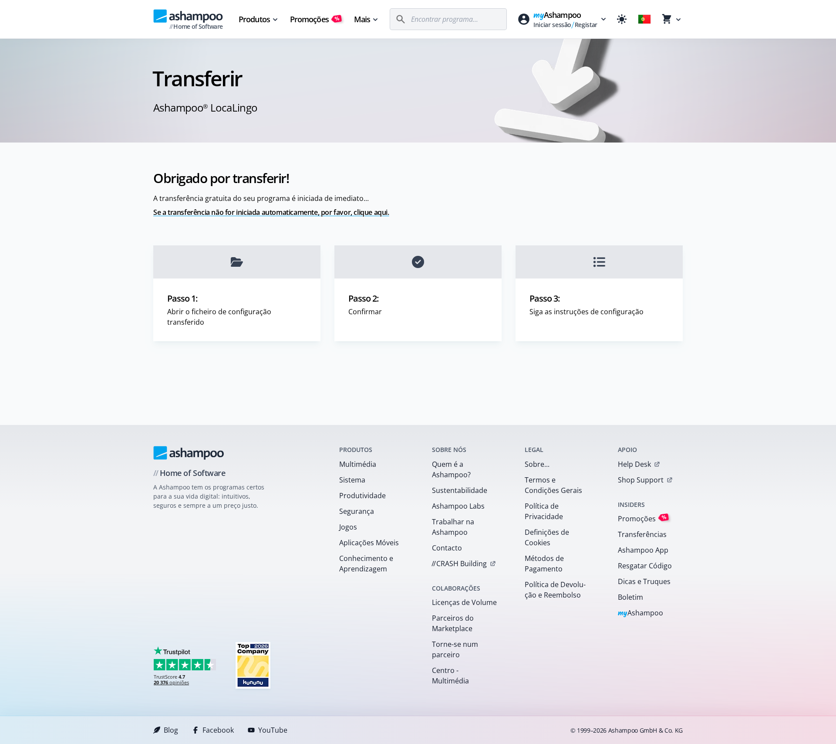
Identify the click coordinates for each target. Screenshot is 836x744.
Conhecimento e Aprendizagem (366, 564)
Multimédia (357, 464)
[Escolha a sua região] (644, 19)
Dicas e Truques (644, 581)
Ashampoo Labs (458, 506)
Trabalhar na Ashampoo (453, 527)
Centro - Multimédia (450, 676)
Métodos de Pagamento (544, 564)
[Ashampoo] (189, 453)
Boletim (630, 597)
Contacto (447, 548)
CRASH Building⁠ (459, 563)
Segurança (356, 511)
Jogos (348, 527)
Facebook (218, 730)
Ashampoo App (643, 550)
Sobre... (537, 464)
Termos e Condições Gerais (553, 485)
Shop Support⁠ (641, 480)
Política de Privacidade (544, 511)
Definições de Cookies (547, 537)
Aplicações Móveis (369, 542)
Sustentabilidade (459, 490)
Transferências (642, 534)
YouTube (272, 730)
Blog (171, 730)
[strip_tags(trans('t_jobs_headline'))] (253, 665)
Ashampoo (641, 613)
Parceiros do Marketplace (453, 623)
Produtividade (362, 495)
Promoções (315, 19)
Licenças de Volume (464, 602)
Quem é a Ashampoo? (451, 469)
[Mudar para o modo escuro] (621, 19)
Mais (362, 19)
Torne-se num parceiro (455, 649)
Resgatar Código (645, 566)
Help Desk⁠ (634, 464)
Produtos (254, 19)
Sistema (352, 480)
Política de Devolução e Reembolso (555, 590)
